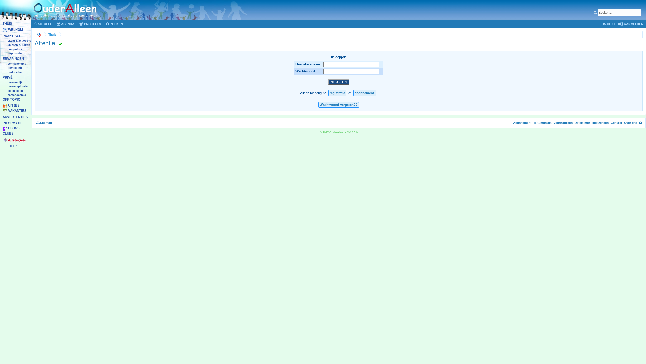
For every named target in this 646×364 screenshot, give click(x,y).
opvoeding (15, 68)
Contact (616, 123)
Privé (8, 78)
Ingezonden (15, 53)
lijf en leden (15, 90)
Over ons (630, 123)
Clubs (8, 133)
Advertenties (15, 117)
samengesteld (17, 95)
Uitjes (14, 106)
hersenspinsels (18, 86)
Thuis (7, 24)
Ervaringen (13, 59)
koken (26, 45)
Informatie (13, 123)
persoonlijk (15, 82)
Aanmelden (633, 24)
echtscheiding (17, 63)
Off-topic (11, 99)
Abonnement (522, 123)
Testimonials (542, 123)
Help (13, 146)
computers (15, 49)
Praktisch (12, 36)
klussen (13, 45)
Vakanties (17, 111)
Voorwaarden (563, 123)
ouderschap (15, 72)
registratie (337, 93)
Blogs (14, 128)
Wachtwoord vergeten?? (339, 105)
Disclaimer (582, 123)
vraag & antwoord (19, 40)
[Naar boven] (640, 123)
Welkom (15, 30)
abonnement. (365, 93)
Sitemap (45, 123)
